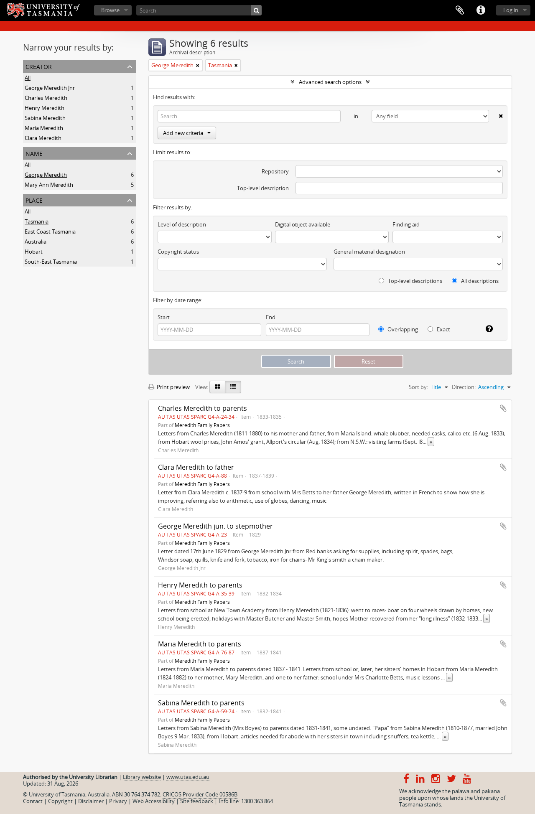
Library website (142, 777)
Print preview (172, 387)
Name (34, 152)
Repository (275, 171)
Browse (110, 10)
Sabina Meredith (45, 118)
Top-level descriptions (414, 281)
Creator (38, 65)
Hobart (34, 251)
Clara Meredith (43, 138)
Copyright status (178, 251)
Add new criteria (183, 133)
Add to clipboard (503, 408)
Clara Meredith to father (196, 467)
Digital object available (302, 224)
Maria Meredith (44, 128)
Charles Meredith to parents (202, 408)
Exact (443, 329)
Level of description (182, 224)
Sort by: (418, 387)
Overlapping (402, 329)
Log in (510, 10)
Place (34, 199)
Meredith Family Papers (202, 425)
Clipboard (459, 10)
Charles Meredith (46, 98)
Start (164, 317)
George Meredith (46, 174)
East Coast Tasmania (50, 231)
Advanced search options (330, 82)
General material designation (369, 251)
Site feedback (196, 801)
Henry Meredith (44, 108)
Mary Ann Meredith (49, 184)
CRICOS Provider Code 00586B (200, 794)
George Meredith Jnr (50, 88)
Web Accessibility (153, 801)
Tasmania (36, 221)
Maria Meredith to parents (199, 644)
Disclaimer (91, 801)
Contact (33, 801)
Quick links (480, 10)
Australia (35, 241)
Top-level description (263, 188)
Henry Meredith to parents (200, 585)
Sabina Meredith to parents (201, 702)
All (28, 77)
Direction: (464, 387)
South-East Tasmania (51, 261)
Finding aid (406, 224)
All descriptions (479, 281)
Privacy (118, 801)
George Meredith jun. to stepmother (215, 526)
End (270, 317)
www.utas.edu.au (187, 777)
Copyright (60, 801)
